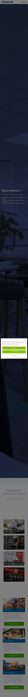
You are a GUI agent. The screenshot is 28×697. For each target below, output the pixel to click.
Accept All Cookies (14, 351)
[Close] (25, 340)
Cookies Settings (14, 355)
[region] (14, 348)
